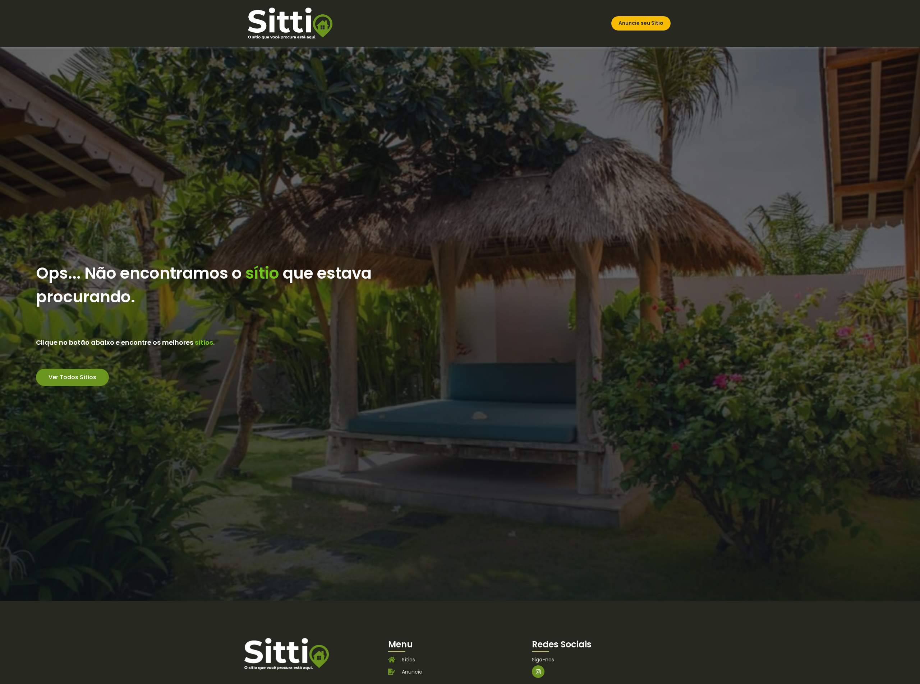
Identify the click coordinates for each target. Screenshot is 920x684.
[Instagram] (538, 671)
